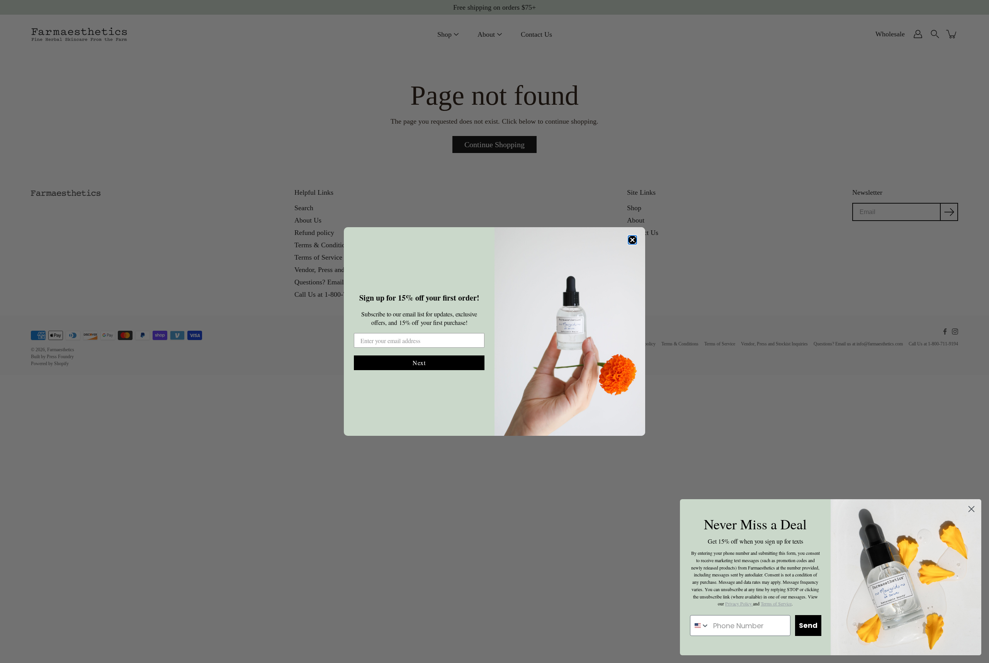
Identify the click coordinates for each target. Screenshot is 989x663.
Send (808, 625)
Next (419, 363)
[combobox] (699, 625)
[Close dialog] (632, 240)
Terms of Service (776, 603)
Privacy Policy (739, 603)
